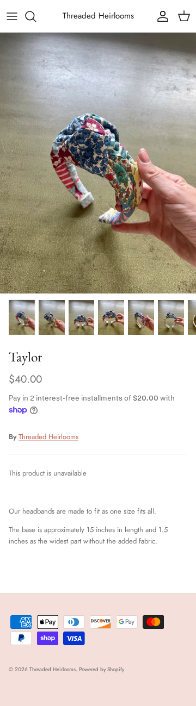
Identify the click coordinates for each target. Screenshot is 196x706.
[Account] (160, 16)
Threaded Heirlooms (48, 437)
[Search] (36, 16)
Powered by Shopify (101, 669)
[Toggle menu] (12, 16)
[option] (98, 163)
